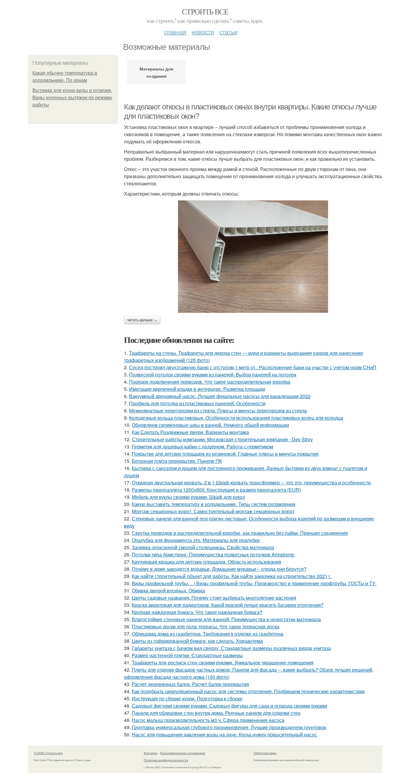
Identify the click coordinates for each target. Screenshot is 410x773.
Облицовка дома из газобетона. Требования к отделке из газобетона (207, 633)
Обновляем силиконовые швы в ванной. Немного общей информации (210, 424)
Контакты (150, 753)
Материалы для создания (156, 72)
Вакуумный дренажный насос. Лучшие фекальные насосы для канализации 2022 (220, 396)
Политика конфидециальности (166, 760)
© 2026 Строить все (48, 753)
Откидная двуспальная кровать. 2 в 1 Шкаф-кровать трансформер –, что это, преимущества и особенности (251, 482)
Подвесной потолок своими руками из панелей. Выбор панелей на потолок (212, 374)
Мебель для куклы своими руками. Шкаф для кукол (188, 496)
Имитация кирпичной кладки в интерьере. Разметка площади (197, 388)
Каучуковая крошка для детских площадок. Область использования (206, 561)
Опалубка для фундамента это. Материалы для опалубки (196, 540)
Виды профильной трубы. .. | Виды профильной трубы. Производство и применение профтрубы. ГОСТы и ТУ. (254, 583)
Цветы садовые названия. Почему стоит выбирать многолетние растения (214, 597)
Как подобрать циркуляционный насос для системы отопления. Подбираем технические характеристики (248, 691)
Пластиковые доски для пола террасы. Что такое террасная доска (205, 626)
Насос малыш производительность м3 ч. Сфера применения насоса (208, 720)
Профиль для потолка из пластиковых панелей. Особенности (197, 403)
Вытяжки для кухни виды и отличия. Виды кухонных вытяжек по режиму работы (72, 97)
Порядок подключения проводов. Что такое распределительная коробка (209, 381)
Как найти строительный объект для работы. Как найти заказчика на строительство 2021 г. (232, 576)
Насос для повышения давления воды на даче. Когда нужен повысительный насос (224, 734)
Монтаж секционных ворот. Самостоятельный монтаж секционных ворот (213, 511)
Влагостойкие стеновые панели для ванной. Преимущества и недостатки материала (226, 619)
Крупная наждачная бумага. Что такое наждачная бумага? (197, 612)
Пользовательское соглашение (182, 753)
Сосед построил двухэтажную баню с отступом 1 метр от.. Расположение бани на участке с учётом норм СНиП (252, 367)
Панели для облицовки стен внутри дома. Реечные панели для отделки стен (216, 712)
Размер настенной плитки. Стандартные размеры (187, 655)
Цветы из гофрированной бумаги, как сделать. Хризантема (197, 640)
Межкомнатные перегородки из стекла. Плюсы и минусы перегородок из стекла (218, 410)
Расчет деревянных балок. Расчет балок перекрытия (190, 684)
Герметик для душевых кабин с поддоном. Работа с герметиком (202, 446)
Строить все (205, 11)
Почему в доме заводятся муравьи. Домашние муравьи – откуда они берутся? (219, 568)
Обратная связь (265, 753)
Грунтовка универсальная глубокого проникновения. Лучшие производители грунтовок (229, 727)
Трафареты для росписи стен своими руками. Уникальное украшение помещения (223, 662)
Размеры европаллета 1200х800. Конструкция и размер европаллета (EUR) (216, 489)
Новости (203, 31)
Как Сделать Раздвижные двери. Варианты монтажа (190, 432)
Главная (175, 31)
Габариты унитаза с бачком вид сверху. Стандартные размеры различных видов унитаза (231, 648)
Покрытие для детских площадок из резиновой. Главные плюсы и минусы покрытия (225, 453)
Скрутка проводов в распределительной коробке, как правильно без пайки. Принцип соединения (240, 532)
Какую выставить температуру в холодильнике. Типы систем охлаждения (213, 504)
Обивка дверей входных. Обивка (168, 590)
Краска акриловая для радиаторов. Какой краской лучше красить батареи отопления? (228, 604)
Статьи (228, 31)
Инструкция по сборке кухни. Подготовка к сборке (187, 698)
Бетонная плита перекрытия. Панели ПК (177, 460)
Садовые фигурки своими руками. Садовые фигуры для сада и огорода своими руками (229, 705)
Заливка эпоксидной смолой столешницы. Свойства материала (203, 547)
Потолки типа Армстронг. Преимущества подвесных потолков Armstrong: (213, 554)
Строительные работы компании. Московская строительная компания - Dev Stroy (222, 439)
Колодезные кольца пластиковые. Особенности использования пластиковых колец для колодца (236, 417)
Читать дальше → (142, 320)
